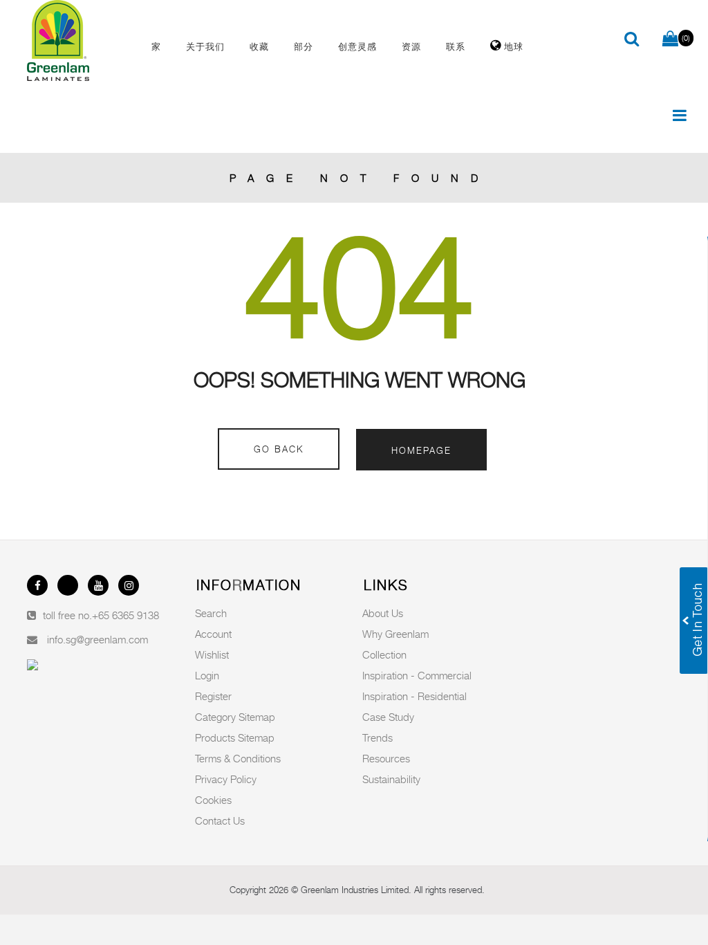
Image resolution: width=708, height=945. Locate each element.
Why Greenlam (395, 633)
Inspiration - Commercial (417, 675)
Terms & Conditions (238, 758)
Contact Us (220, 820)
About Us (382, 613)
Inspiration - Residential (414, 696)
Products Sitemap (234, 737)
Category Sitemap (235, 716)
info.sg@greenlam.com (97, 639)
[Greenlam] (77, 41)
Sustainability (391, 779)
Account (213, 633)
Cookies (213, 799)
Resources (386, 758)
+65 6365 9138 (125, 615)
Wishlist (212, 654)
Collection (384, 654)
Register (213, 696)
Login (207, 675)
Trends (377, 737)
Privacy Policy (226, 779)
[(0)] (670, 39)
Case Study (388, 716)
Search (211, 613)
